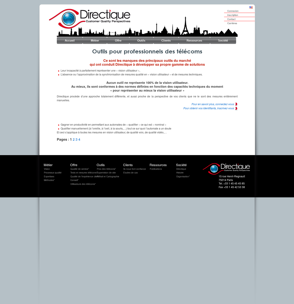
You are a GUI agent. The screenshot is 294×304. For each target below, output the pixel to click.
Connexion (232, 10)
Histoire (180, 172)
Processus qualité (53, 172)
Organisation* (183, 176)
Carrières (232, 23)
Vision (47, 168)
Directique (181, 168)
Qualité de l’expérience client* (85, 176)
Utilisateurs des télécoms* (83, 184)
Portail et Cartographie (108, 176)
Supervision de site (106, 172)
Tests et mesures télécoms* (83, 172)
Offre (118, 40)
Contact (231, 19)
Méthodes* (49, 180)
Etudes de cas (130, 172)
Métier (95, 40)
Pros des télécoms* (106, 168)
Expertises (49, 176)
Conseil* (74, 180)
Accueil (70, 40)
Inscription (232, 15)
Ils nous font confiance (134, 168)
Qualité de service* (79, 168)
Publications (156, 168)
